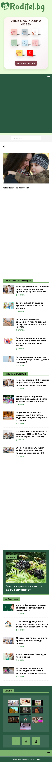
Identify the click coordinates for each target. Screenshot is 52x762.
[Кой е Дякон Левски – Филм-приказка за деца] (13, 710)
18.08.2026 (21, 295)
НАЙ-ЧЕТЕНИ (11, 599)
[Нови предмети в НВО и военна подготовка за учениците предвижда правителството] (8, 289)
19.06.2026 (21, 423)
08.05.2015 (21, 660)
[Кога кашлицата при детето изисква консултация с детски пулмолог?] (8, 359)
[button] (48, 77)
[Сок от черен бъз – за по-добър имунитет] (26, 567)
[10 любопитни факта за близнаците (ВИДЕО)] (25, 718)
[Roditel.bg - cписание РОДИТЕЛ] (26, 10)
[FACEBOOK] (16, 741)
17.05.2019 (21, 646)
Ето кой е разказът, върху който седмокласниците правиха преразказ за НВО (30, 450)
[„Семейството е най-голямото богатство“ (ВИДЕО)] (37, 703)
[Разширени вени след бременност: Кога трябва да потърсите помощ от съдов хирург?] (8, 322)
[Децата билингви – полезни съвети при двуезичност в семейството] (8, 607)
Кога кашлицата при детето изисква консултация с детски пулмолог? (32, 359)
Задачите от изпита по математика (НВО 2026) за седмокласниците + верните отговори (31, 416)
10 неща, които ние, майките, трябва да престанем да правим (32, 640)
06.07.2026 (21, 404)
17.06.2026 (21, 440)
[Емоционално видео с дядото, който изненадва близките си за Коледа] (13, 719)
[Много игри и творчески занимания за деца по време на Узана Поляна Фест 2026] (8, 399)
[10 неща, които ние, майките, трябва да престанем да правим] (8, 640)
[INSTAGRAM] (26, 741)
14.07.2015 (21, 614)
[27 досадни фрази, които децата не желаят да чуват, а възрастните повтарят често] (8, 624)
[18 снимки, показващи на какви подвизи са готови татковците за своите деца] (8, 670)
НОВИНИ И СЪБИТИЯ (15, 374)
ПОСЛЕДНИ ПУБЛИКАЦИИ (18, 280)
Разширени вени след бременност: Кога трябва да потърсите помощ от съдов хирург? (31, 323)
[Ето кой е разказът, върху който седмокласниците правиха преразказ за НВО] (8, 450)
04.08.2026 (21, 311)
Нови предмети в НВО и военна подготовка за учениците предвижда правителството (32, 289)
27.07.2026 (21, 330)
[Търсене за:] (26, 138)
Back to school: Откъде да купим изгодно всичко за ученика (29, 305)
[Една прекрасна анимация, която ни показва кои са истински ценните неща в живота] (13, 703)
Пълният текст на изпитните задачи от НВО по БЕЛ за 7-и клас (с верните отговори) (31, 434)
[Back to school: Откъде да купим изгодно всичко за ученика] (8, 305)
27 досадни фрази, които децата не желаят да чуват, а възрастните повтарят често (32, 624)
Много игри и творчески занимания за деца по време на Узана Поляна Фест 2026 (31, 399)
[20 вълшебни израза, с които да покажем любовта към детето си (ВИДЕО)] (25, 702)
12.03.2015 (21, 676)
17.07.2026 (21, 349)
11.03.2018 (21, 630)
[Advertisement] (26, 107)
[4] (26, 182)
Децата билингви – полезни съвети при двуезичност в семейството (31, 608)
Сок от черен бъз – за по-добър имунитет (24, 588)
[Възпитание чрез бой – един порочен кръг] (8, 656)
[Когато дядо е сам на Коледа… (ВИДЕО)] (25, 710)
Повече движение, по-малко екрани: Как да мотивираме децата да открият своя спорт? (31, 342)
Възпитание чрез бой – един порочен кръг (31, 655)
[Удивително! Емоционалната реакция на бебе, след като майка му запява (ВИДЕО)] (37, 710)
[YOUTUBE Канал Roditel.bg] (36, 741)
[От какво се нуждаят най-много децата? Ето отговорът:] (25, 726)
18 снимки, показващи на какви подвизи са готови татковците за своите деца (31, 670)
